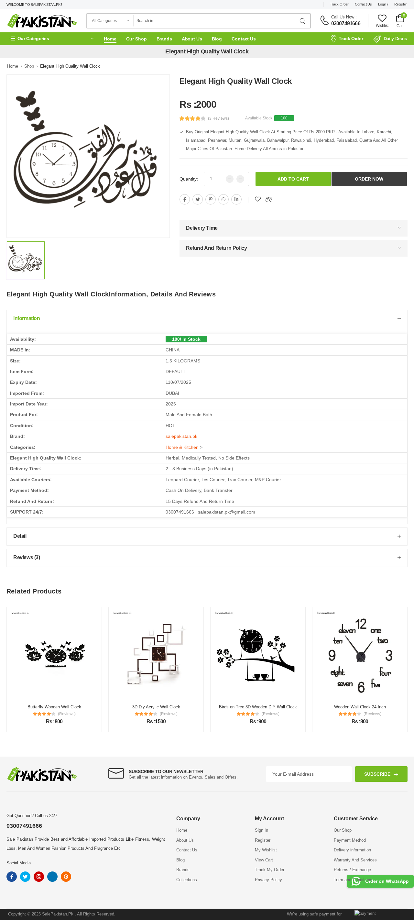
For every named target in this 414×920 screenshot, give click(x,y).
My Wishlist (266, 850)
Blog (217, 38)
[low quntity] (230, 179)
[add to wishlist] (258, 199)
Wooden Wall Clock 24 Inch (301, 706)
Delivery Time (202, 228)
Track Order (339, 4)
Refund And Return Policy (216, 248)
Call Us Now (342, 17)
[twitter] (197, 199)
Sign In (261, 830)
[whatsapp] (223, 199)
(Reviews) (110, 714)
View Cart (264, 860)
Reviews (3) (26, 557)
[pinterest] (210, 199)
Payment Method (350, 840)
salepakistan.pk (181, 436)
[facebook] (185, 199)
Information (26, 318)
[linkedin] (236, 199)
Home (110, 38)
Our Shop (136, 38)
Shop (29, 66)
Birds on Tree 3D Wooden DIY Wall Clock (199, 706)
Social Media (18, 862)
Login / (383, 4)
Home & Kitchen (182, 447)
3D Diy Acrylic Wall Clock (97, 706)
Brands (164, 38)
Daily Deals (395, 38)
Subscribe (377, 774)
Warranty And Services (355, 860)
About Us (192, 38)
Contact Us (363, 4)
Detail (20, 536)
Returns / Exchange (352, 869)
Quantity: (189, 179)
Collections (186, 879)
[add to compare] (269, 199)
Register (400, 4)
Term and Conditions (353, 879)
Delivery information (352, 850)
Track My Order (269, 869)
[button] (51, 38)
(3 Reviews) (218, 118)
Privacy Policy (268, 879)
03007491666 (345, 23)
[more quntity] (240, 179)
